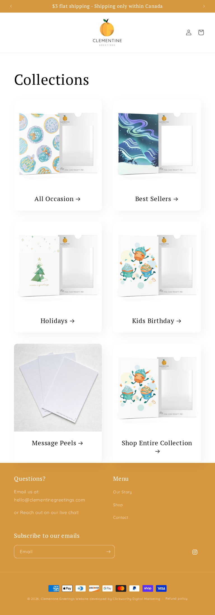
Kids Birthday (153, 321)
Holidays (54, 321)
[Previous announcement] (11, 6)
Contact (120, 517)
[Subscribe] (108, 551)
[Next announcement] (204, 6)
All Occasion (54, 199)
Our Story (122, 491)
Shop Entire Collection (157, 443)
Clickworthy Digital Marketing (136, 599)
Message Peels (54, 443)
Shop (118, 504)
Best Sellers (153, 199)
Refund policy (176, 598)
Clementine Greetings (58, 599)
